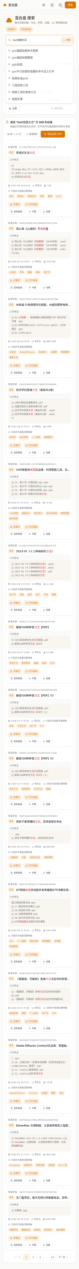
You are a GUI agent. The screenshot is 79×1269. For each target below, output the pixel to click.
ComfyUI (33, 1093)
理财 (24, 1013)
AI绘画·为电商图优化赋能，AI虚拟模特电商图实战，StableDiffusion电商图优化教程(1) (43, 304)
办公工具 (62, 1165)
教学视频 (13, 518)
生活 (52, 663)
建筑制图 (65, 513)
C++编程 (21, 941)
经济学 (12, 437)
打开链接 (33, 204)
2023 (58, 196)
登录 (70, 4)
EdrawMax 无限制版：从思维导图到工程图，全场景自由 (43, 1125)
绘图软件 (28, 1165)
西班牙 (20, 196)
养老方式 (13, 663)
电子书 (47, 272)
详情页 (16, 204)
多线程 (57, 941)
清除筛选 (58, 108)
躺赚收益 (26, 1230)
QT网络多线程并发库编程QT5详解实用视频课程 (43, 889)
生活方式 (21, 726)
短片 (11, 196)
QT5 (11, 941)
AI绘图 (44, 1093)
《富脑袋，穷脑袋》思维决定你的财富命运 (43, 978)
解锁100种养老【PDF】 (33, 627)
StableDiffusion (27, 352)
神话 (38, 272)
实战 (61, 1093)
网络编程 (46, 941)
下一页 (61, 1257)
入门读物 (36, 437)
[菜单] (43, 5)
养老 (11, 726)
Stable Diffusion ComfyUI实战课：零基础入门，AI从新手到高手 (43, 1045)
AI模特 (54, 352)
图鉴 (30, 272)
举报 (34, 211)
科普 (22, 594)
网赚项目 (13, 1230)
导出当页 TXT (54, 134)
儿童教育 (13, 857)
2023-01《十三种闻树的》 (35, 551)
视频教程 (65, 352)
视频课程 (48, 857)
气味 (46, 594)
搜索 (68, 40)
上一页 (17, 1257)
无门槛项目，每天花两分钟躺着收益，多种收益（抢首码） (43, 1197)
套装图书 (48, 437)
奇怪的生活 (25, 152)
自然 (30, 594)
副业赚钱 (60, 1230)
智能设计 (26, 513)
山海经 (12, 272)
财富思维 (13, 1013)
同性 (42, 196)
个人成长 (34, 1013)
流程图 (51, 1165)
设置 (14, 108)
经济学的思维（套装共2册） (35, 389)
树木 (38, 594)
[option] (39, 50)
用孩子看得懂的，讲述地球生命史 (39, 821)
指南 (44, 663)
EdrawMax (14, 1165)
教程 (53, 1093)
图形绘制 (34, 941)
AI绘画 (12, 352)
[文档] (52, 5)
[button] (60, 5)
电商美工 (43, 352)
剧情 (50, 196)
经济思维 (24, 437)
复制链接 (18, 211)
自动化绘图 (51, 513)
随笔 (54, 594)
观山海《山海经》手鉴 (32, 228)
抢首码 (37, 1230)
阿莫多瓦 (32, 196)
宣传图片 (48, 1230)
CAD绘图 (13, 513)
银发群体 (26, 663)
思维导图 (40, 1165)
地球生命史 (35, 857)
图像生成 (13, 357)
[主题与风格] (60, 5)
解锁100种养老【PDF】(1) (34, 695)
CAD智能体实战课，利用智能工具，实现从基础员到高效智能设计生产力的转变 (43, 469)
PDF (42, 726)
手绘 (22, 272)
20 (52, 1257)
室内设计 (38, 513)
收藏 (48, 211)
